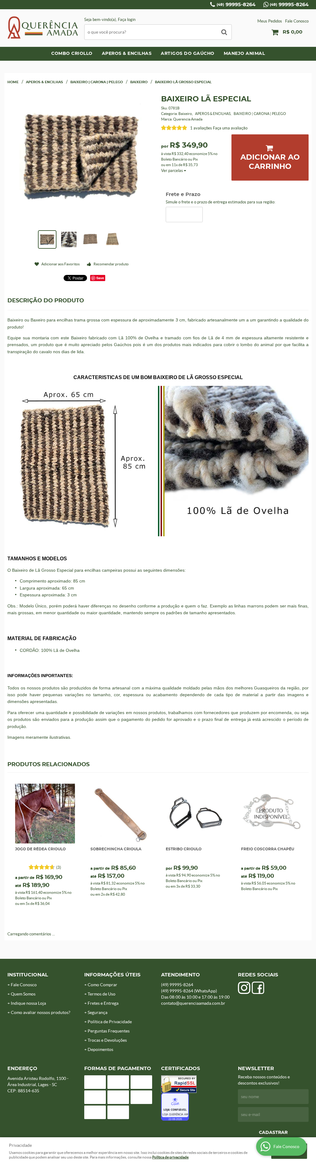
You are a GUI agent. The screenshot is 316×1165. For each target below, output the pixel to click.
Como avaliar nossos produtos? (40, 1012)
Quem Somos (23, 993)
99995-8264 (236, 4)
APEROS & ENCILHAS (127, 53)
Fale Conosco (297, 21)
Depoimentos (100, 1049)
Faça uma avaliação (230, 128)
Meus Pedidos (269, 21)
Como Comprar (102, 984)
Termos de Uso (101, 993)
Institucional (27, 974)
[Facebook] (258, 988)
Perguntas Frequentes (109, 1030)
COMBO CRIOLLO (72, 53)
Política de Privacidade (110, 1021)
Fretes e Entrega (103, 1003)
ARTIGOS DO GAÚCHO (187, 53)
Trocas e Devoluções (107, 1040)
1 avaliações (201, 128)
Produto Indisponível (271, 813)
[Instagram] (244, 988)
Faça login (126, 19)
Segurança (97, 1012)
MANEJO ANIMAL (244, 53)
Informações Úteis (112, 974)
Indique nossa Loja (28, 1003)
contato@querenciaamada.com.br (193, 1003)
